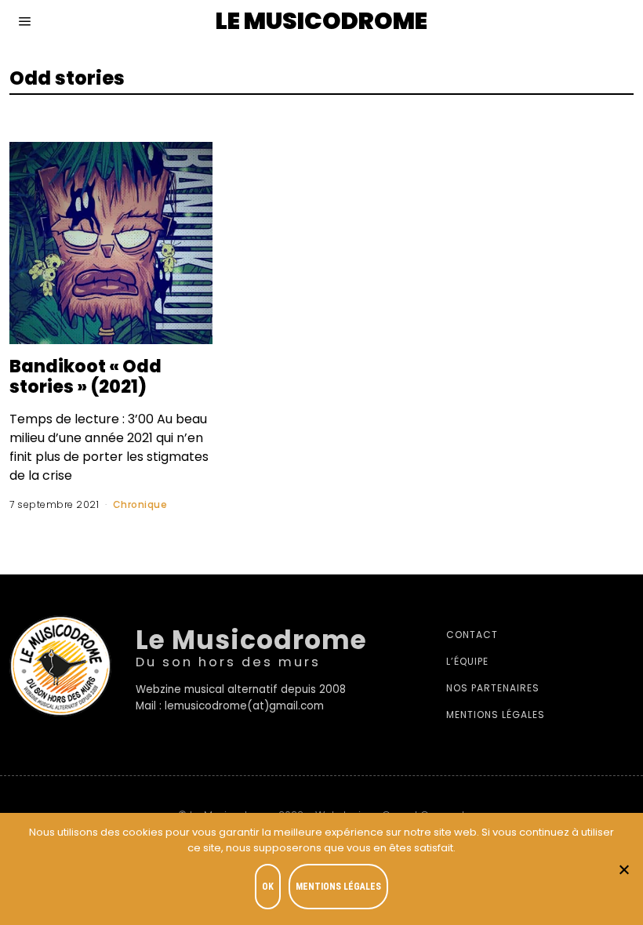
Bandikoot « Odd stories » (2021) (85, 376)
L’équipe (467, 661)
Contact (472, 634)
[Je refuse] (623, 869)
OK (268, 886)
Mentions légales (495, 714)
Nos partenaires (492, 688)
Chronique (140, 504)
